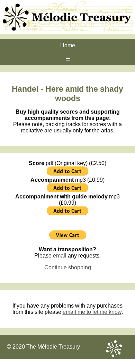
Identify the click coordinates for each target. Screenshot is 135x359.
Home (67, 45)
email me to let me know (92, 312)
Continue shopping (67, 267)
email (59, 256)
